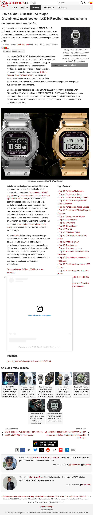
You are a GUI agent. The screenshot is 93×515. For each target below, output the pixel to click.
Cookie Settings (46, 506)
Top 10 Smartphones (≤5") (70, 248)
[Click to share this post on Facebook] (22, 450)
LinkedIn (87, 464)
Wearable (7, 51)
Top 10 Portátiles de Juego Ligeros (74, 206)
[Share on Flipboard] (60, 450)
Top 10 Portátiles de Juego (70, 194)
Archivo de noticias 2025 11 (79, 496)
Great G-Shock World (24, 75)
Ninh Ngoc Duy (36, 477)
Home (14, 7)
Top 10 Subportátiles (68, 219)
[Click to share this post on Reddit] (48, 450)
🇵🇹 (5, 47)
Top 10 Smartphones (68, 245)
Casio (16, 235)
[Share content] (17, 450)
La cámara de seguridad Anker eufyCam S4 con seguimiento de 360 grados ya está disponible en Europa (65, 435)
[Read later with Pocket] (54, 450)
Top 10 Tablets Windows (69, 232)
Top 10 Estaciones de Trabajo (72, 216)
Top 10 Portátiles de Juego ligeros (73, 197)
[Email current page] (73, 450)
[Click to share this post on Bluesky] (35, 450)
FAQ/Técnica (48, 7)
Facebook (86, 484)
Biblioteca (62, 7)
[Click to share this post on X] (41, 450)
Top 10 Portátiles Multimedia (71, 191)
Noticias (35, 7)
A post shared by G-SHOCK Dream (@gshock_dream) (40, 347)
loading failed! (57, 65)
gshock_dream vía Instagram (19, 361)
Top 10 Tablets (65, 229)
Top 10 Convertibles (67, 226)
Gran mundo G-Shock (42, 361)
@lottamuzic (74, 464)
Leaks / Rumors (18, 51)
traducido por (23, 44)
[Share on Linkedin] (67, 450)
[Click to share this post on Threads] (29, 450)
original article (36, 457)
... (90, 7)
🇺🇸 (2, 47)
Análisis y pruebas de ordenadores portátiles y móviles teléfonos (24, 496)
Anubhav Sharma (51, 457)
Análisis (24, 7)
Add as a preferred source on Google (48, 443)
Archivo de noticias (62, 496)
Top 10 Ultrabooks (67, 222)
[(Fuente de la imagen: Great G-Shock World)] (45, 144)
